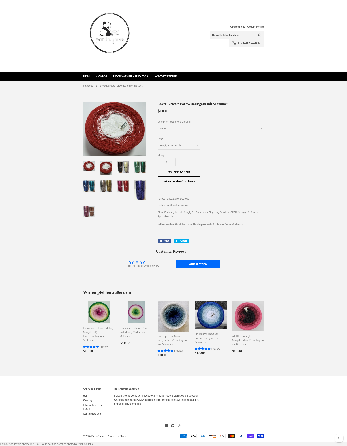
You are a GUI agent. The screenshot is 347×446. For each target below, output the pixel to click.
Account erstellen (255, 27)
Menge (161, 155)
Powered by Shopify (117, 436)
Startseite (88, 85)
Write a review (198, 264)
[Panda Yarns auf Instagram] (179, 426)
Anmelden (235, 27)
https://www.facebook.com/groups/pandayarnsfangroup (162, 399)
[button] (91, 346)
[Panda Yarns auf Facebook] (166, 426)
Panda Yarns (97, 436)
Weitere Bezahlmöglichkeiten (179, 181)
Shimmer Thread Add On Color (174, 121)
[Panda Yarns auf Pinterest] (173, 426)
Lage (160, 138)
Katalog (101, 76)
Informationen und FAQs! (131, 76)
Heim (86, 76)
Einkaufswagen (249, 43)
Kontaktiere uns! (166, 76)
